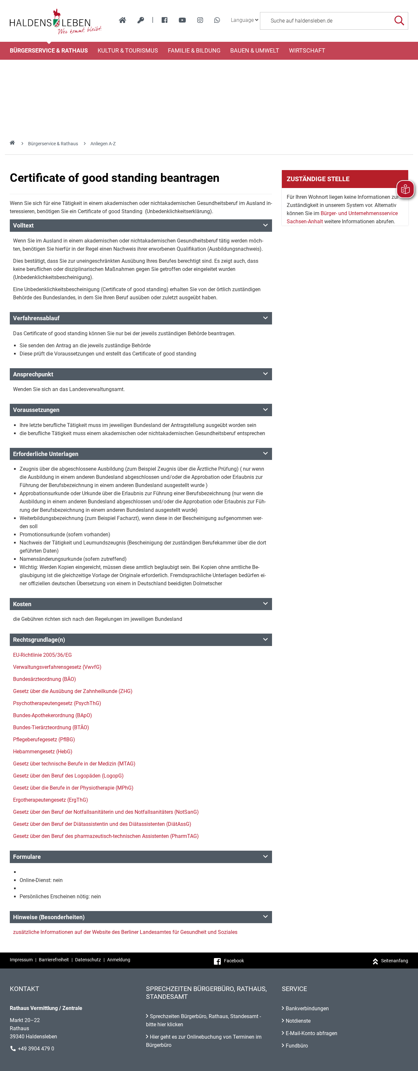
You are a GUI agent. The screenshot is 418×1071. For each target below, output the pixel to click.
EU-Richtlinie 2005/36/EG (42, 655)
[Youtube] (182, 20)
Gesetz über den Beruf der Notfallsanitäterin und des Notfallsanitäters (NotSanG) (106, 812)
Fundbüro (297, 1046)
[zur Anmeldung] (141, 20)
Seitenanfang (394, 960)
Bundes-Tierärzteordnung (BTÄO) (51, 727)
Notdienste (298, 1021)
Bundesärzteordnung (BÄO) (44, 679)
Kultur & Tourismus (128, 50)
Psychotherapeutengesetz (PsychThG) (57, 703)
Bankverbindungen (307, 1008)
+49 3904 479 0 (36, 1049)
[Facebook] (164, 20)
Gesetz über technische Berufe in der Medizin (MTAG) (74, 764)
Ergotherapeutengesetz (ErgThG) (50, 800)
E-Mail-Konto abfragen (311, 1033)
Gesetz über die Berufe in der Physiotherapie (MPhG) (73, 788)
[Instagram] (200, 20)
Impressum (21, 959)
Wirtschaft (307, 50)
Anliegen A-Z (103, 143)
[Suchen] (399, 20)
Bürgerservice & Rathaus (49, 50)
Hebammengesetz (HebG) (42, 751)
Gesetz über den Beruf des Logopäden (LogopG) (68, 776)
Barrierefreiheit (54, 959)
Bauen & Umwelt (254, 50)
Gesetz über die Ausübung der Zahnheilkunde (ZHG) (73, 691)
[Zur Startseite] (56, 21)
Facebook (234, 960)
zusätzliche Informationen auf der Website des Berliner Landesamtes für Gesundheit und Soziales (125, 932)
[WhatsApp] (217, 20)
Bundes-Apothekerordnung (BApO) (52, 715)
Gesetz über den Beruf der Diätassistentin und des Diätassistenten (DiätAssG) (102, 824)
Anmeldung (118, 959)
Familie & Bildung (194, 50)
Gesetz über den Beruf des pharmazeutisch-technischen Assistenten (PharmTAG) (106, 836)
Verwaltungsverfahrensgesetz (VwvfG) (57, 667)
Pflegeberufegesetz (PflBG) (44, 739)
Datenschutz (88, 959)
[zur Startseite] (122, 20)
